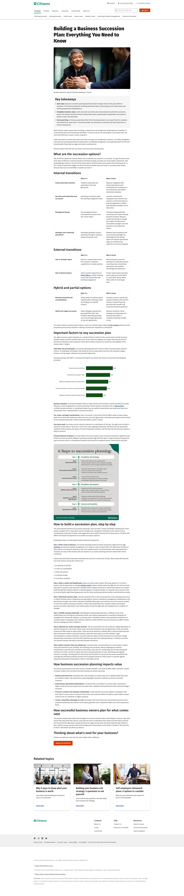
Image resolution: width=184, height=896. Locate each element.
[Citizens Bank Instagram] (38, 838)
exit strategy (114, 325)
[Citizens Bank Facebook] (34, 838)
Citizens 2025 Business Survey (44, 866)
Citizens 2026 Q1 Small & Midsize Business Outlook (50, 874)
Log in (146, 10)
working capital (85, 585)
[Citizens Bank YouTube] (46, 838)
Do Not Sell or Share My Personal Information (102, 842)
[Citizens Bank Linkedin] (42, 838)
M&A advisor (119, 406)
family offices (85, 275)
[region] (92, 211)
